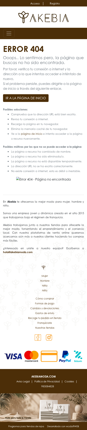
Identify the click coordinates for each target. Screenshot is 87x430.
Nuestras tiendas (44, 327)
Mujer (44, 275)
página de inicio (31, 133)
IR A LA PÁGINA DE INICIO (26, 98)
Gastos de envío (44, 313)
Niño (44, 290)
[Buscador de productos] (75, 33)
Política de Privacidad (47, 381)
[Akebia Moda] (43, 17)
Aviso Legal (23, 381)
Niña (44, 285)
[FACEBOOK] (38, 337)
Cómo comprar (45, 298)
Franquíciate (44, 322)
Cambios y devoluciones (44, 308)
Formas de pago (44, 303)
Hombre (45, 280)
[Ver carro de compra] (82, 33)
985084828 (47, 386)
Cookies (69, 381)
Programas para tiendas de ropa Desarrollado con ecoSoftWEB (43, 426)
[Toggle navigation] (9, 33)
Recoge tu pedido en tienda (44, 318)
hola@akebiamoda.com (18, 252)
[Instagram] (49, 337)
